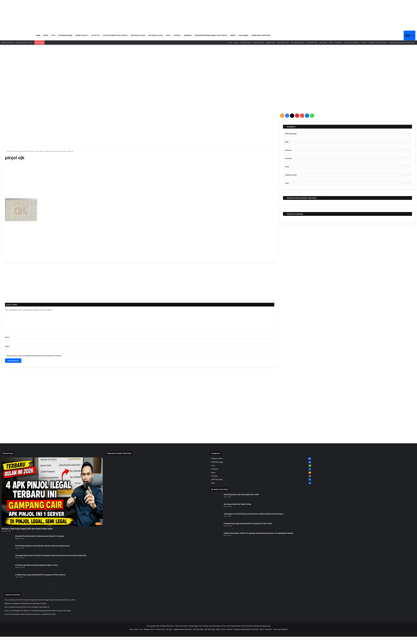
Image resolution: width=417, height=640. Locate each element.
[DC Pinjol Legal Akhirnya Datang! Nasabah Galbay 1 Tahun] (8, 568)
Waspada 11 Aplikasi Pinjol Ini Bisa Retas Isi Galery (29, 603)
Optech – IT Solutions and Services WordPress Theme (209, 639)
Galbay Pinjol (270, 42)
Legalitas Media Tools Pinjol (115, 35)
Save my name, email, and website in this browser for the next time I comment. (34, 356)
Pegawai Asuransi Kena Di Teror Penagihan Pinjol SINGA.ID (29, 607)
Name (7, 337)
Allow (235, 14)
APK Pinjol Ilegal (138, 35)
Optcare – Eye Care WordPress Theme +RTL (204, 639)
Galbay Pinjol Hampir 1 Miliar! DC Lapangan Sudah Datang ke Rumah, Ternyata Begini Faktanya (258, 533)
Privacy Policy (81, 35)
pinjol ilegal (323, 42)
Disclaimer (243, 35)
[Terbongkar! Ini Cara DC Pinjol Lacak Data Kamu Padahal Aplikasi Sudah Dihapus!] (216, 517)
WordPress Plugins (181, 639)
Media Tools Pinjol (181, 626)
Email (7, 346)
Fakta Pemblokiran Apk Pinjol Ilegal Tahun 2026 (241, 494)
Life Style (95, 35)
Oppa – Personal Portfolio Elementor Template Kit (189, 639)
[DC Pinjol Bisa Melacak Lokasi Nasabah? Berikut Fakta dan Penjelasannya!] (8, 549)
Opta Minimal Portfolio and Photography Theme (199, 639)
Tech (53, 35)
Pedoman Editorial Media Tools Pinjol (211, 35)
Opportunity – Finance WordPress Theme (194, 639)
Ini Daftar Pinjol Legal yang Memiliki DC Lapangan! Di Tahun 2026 (248, 523)
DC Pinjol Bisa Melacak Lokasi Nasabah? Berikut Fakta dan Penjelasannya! (42, 546)
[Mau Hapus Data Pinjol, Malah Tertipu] (216, 507)
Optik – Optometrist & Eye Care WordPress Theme (234, 639)
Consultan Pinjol (311, 42)
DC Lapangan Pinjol (297, 42)
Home (38, 35)
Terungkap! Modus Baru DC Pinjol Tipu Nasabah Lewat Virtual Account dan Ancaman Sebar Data (50, 555)
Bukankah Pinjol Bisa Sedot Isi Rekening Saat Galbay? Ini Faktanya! (39, 536)
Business (188, 35)
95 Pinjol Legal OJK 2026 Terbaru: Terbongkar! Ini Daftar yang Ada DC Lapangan (39, 151)
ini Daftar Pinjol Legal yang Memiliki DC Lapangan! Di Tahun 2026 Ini (40, 575)
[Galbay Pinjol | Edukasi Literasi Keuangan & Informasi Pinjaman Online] (17, 35)
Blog (168, 35)
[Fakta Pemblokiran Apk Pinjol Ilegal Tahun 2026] (216, 497)
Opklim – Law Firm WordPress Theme (184, 639)
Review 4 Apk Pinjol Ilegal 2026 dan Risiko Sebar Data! (27, 529)
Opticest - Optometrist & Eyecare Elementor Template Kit (222, 639)
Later (224, 14)
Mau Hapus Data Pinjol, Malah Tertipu (237, 504)
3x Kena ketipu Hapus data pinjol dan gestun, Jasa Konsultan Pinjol (32, 614)
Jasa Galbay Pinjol (283, 42)
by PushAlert (239, 18)
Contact (177, 35)
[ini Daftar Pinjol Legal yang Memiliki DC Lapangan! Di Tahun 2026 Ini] (8, 578)
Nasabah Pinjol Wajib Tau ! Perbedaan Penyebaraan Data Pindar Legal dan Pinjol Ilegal (42, 610)
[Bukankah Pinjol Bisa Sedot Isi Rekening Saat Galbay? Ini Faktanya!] (8, 539)
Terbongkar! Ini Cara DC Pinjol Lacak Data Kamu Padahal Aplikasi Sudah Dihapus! (253, 514)
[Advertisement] (208, 62)
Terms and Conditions (260, 35)
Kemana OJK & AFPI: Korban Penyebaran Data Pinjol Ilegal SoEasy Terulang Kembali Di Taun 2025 (42, 600)
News (45, 35)
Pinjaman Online (65, 35)
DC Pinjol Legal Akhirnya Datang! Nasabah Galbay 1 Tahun (36, 565)
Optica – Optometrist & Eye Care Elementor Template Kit (216, 639)
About (233, 35)
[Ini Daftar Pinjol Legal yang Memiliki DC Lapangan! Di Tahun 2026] (216, 526)
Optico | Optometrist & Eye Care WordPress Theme (228, 639)
